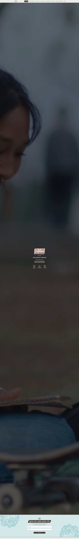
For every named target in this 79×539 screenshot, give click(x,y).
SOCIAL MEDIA (60, 1)
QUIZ (40, 1)
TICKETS (26, 1)
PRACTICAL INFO (48, 1)
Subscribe (39, 532)
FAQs (56, 1)
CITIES (65, 1)
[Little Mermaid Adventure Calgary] (16, 1)
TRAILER (37, 1)
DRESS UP (53, 1)
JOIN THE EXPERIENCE (39, 261)
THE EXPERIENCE (32, 1)
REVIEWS (43, 1)
